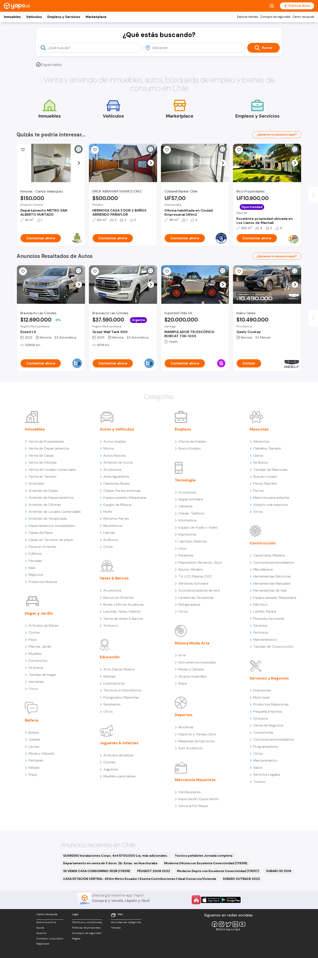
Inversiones (262, 690)
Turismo (259, 781)
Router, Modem (190, 569)
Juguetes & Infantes (119, 743)
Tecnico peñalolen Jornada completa (203, 856)
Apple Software (190, 499)
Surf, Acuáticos (190, 748)
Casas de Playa (41, 532)
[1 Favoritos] (167, 271)
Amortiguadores (116, 476)
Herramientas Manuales (271, 583)
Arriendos (36, 483)
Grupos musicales (192, 676)
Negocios (36, 574)
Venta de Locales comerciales (52, 469)
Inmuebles (12, 17)
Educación (110, 657)
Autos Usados (114, 441)
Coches (109, 762)
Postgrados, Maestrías (121, 697)
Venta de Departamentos (49, 448)
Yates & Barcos (114, 578)
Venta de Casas (41, 455)
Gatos (258, 455)
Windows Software (193, 583)
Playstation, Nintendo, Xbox (200, 562)
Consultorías (263, 732)
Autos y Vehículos (117, 429)
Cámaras (185, 506)
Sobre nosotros (46, 922)
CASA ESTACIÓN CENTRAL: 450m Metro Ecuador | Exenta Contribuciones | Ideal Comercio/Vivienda (139, 879)
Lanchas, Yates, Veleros (121, 611)
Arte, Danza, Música (119, 669)
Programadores (265, 746)
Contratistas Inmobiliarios (273, 562)
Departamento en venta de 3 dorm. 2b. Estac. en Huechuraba (110, 863)
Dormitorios (38, 660)
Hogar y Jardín (39, 613)
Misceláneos (263, 569)
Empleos (183, 429)
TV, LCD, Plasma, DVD (195, 576)
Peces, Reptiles (265, 483)
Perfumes (36, 760)
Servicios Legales (266, 774)
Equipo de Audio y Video (198, 527)
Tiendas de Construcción (273, 646)
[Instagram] (221, 924)
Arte (182, 655)
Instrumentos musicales (197, 662)
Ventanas (36, 681)
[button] (79, 163)
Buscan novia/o (265, 476)
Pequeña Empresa (267, 711)
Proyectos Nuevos (43, 581)
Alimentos (261, 441)
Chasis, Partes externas (122, 490)
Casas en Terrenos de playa (51, 539)
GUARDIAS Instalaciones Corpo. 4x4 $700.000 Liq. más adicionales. (115, 856)
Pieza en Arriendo (42, 546)
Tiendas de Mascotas (270, 469)
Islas (32, 567)
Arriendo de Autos (118, 462)
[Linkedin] (235, 924)
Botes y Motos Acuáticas (123, 604)
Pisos (33, 639)
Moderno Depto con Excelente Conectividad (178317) (218, 871)
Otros (33, 688)
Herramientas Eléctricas (272, 576)
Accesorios (112, 469)
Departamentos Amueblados (52, 525)
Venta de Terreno (42, 476)
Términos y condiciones (87, 922)
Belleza (32, 720)
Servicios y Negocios (269, 678)
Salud (257, 767)
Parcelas (35, 560)
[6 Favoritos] (23, 150)
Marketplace (96, 17)
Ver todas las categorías (126, 922)
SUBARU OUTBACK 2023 (241, 879)
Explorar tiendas (247, 17)
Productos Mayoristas (271, 704)
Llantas (109, 532)
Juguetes (110, 769)
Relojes (34, 767)
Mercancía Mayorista (195, 779)
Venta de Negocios (268, 725)
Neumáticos (112, 525)
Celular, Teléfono (191, 513)
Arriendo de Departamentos (51, 497)
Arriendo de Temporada (48, 518)
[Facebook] (214, 924)
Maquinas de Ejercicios (196, 741)
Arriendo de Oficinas (45, 504)
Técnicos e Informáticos (122, 690)
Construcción (263, 543)
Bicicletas (185, 727)
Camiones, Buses (116, 483)
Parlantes (185, 555)
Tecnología (185, 480)
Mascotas (259, 429)
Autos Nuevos (114, 455)
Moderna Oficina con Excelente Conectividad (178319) (205, 863)
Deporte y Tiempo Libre (197, 734)
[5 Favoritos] (95, 150)
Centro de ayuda (303, 17)
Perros (258, 490)
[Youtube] (242, 924)
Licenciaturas (114, 683)
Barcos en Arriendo (118, 597)
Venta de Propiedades (46, 441)
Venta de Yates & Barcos (123, 618)
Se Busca (110, 539)
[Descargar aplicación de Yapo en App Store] (211, 900)
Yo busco (110, 625)
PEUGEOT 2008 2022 (153, 871)
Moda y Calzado (41, 753)
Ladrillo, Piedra (264, 611)
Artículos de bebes (118, 755)
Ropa (33, 774)
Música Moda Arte (192, 643)
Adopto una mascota (270, 504)
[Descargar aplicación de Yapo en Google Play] (231, 900)
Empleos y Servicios (63, 17)
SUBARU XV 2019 (278, 871)
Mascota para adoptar (271, 497)
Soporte (41, 933)
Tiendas (116, 927)
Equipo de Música (117, 504)
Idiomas (109, 676)
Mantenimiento (265, 639)
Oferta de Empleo (192, 441)
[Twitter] (228, 924)
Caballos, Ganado (267, 448)
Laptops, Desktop (192, 541)
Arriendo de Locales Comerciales (55, 511)
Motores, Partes (116, 518)
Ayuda (40, 927)
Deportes (184, 714)
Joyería (34, 739)
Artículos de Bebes (43, 625)
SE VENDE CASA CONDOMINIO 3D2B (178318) (96, 871)
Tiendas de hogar (42, 674)
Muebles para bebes (119, 776)
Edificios (35, 553)
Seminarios (111, 704)
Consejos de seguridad (275, 17)
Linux (182, 548)
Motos (108, 448)
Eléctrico (260, 604)
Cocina (34, 632)
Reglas (76, 938)
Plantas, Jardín (40, 646)
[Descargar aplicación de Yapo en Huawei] (196, 900)
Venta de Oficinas (43, 462)
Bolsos (34, 732)
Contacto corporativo (49, 938)
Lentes (34, 746)
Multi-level (261, 697)
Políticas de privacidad (86, 927)
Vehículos (34, 17)
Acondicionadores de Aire (199, 590)
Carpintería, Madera (269, 555)
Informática (187, 520)
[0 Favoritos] (167, 150)
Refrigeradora (189, 604)
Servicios (260, 625)
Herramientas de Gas (270, 590)
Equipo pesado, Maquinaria (124, 497)
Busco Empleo (189, 448)
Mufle (107, 511)
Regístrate (42, 943)
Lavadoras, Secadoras (196, 597)
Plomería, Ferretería (268, 618)
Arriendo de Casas (43, 490)
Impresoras (187, 534)
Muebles (35, 653)
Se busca (36, 667)
